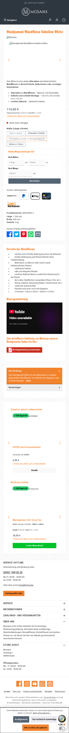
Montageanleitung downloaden (26, 350)
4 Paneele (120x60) (36, 133)
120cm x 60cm (16, 133)
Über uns (17, 691)
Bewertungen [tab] (15, 387)
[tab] (34, 376)
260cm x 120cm (16, 144)
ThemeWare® (56, 703)
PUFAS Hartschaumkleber (27, 447)
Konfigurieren (21, 719)
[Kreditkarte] (46, 196)
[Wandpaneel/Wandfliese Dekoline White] (34, 60)
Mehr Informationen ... (42, 713)
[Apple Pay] (35, 196)
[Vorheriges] (9, 60)
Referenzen (60, 691)
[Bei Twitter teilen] (16, 234)
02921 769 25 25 (12, 572)
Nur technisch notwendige (44, 719)
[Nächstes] (60, 60)
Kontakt (7, 691)
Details (34, 470)
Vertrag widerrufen (13, 593)
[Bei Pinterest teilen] (23, 234)
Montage (48, 691)
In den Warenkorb (34, 545)
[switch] (62, 728)
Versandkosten (49, 697)
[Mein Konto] (56, 20)
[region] (34, 60)
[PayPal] (24, 196)
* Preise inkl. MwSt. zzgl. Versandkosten (23, 116)
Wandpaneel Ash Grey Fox (27, 520)
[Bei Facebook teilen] (9, 234)
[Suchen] (49, 20)
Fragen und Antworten (32, 691)
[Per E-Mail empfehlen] (37, 234)
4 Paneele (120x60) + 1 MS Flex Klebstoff (28, 139)
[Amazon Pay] (12, 196)
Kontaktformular (25, 585)
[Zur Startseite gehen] (34, 12)
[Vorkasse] (14, 205)
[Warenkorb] (63, 20)
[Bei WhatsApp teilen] (30, 234)
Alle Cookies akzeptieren (35, 728)
